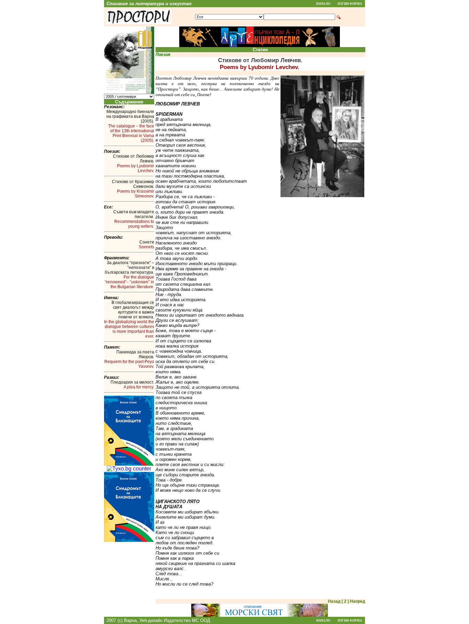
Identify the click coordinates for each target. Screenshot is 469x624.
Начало (323, 3)
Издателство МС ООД (187, 620)
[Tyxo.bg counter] (129, 469)
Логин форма (349, 3)
